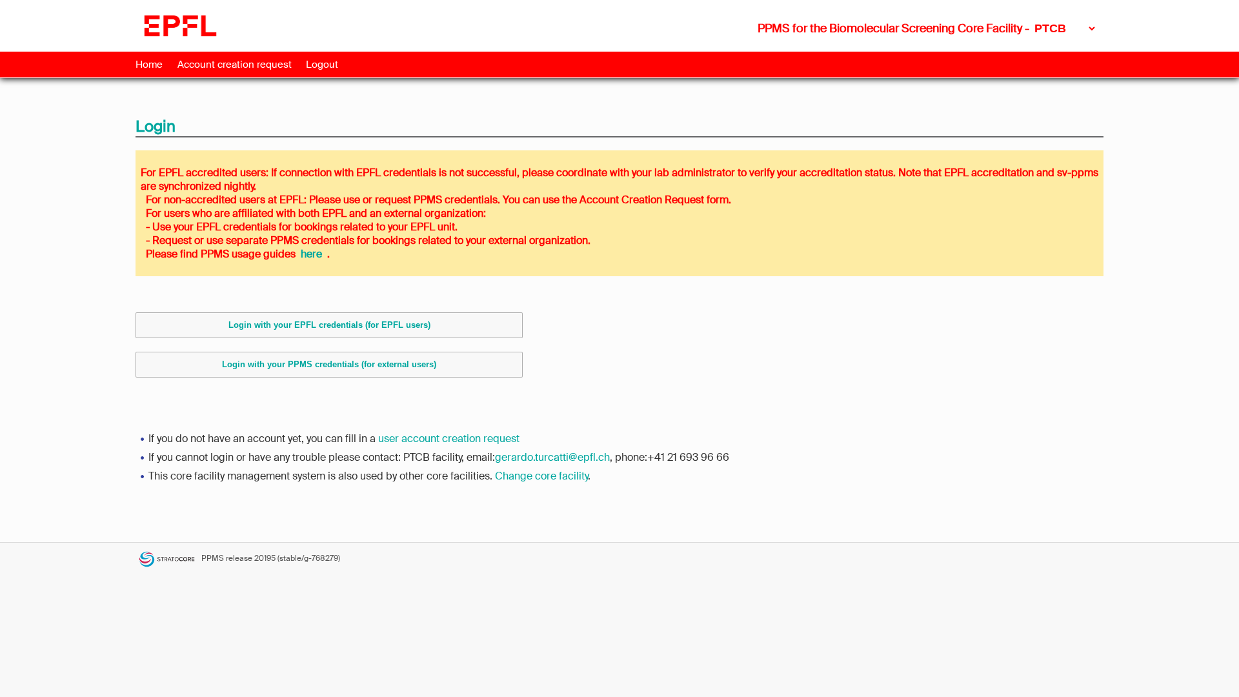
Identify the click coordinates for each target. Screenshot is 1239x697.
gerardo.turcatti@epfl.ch (552, 457)
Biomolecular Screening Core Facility (925, 28)
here (311, 254)
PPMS (212, 558)
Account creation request (234, 64)
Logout (322, 64)
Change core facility (541, 476)
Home (149, 64)
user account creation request (448, 438)
